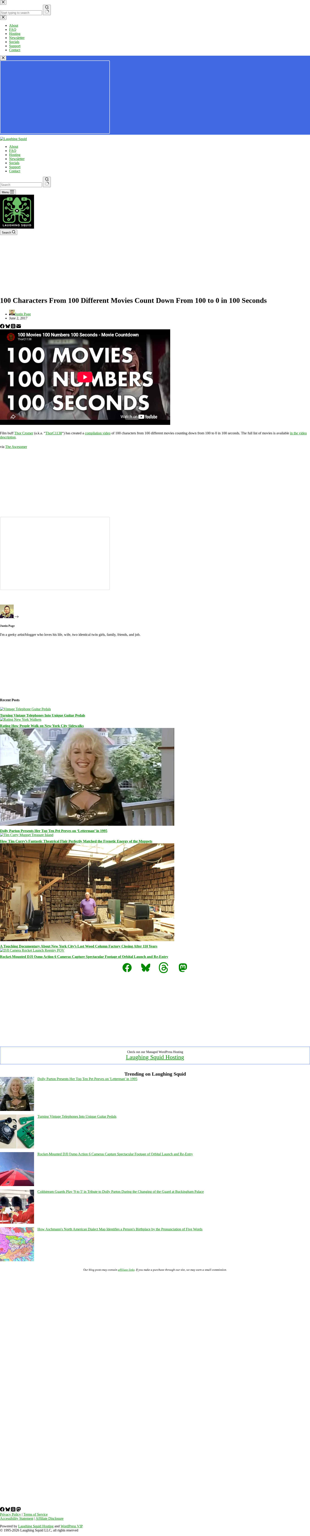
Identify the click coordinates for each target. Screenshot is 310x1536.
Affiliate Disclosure (50, 1518)
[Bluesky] (8, 327)
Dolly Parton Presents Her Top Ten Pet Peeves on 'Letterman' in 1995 (87, 1079)
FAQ (12, 151)
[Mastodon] (18, 1510)
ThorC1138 (53, 433)
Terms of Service (35, 1514)
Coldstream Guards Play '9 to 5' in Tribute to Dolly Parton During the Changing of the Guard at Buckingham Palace (120, 1192)
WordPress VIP (72, 1526)
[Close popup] (3, 58)
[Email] (18, 327)
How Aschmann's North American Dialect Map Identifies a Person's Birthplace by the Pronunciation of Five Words (119, 1229)
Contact (14, 171)
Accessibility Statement (16, 1518)
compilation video (98, 433)
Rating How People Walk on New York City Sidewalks (42, 726)
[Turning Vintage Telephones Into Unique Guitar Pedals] (25, 709)
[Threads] (13, 327)
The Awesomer (16, 447)
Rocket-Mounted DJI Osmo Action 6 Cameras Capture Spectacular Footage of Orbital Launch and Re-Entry (84, 957)
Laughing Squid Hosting (155, 1057)
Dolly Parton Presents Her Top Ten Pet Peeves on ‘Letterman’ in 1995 (53, 831)
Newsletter (17, 159)
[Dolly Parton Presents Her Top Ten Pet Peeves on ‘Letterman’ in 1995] (87, 824)
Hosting (14, 155)
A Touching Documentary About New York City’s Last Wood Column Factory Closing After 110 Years (78, 946)
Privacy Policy (10, 1514)
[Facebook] (2, 327)
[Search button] (47, 182)
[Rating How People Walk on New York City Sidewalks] (20, 719)
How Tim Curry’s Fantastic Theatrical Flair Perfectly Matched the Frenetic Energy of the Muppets (76, 841)
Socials (14, 163)
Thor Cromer (23, 433)
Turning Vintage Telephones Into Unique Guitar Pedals (42, 715)
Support (14, 167)
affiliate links (126, 1269)
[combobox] (21, 184)
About (13, 146)
